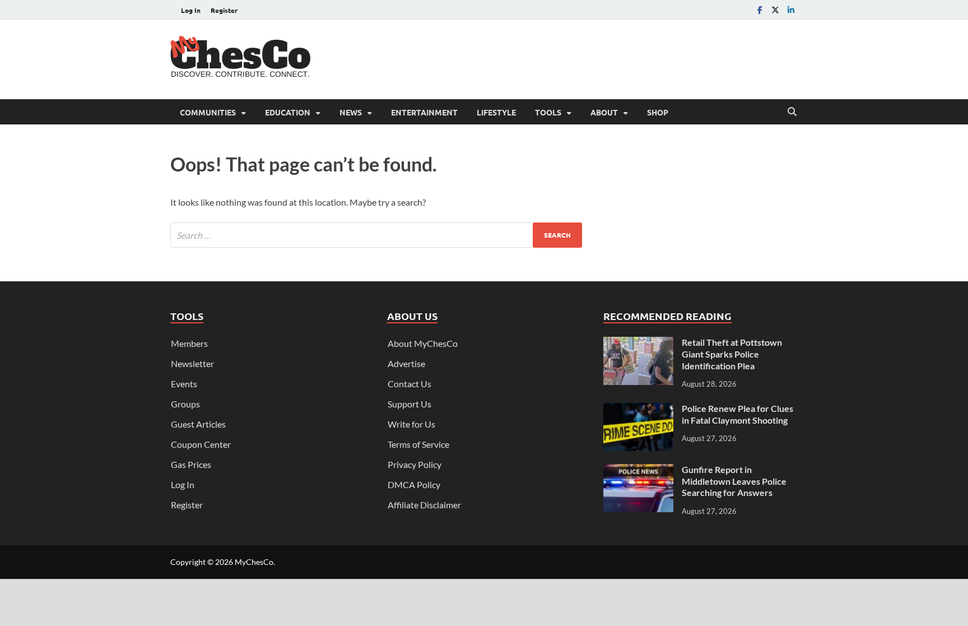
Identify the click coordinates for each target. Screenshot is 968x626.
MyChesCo (254, 562)
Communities (208, 112)
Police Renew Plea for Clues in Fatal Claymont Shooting (737, 414)
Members (189, 343)
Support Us (409, 403)
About (604, 112)
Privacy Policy (414, 464)
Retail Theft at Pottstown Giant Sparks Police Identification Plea (732, 354)
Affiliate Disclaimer (424, 504)
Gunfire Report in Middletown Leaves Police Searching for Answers (734, 481)
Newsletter (192, 363)
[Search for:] (376, 235)
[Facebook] (759, 10)
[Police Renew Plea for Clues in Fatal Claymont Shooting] (638, 409)
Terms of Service (418, 444)
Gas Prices (191, 464)
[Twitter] (775, 10)
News (350, 112)
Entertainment (424, 112)
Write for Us (411, 424)
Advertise (406, 363)
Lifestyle (496, 112)
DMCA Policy (414, 484)
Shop (657, 112)
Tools (548, 112)
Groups (185, 403)
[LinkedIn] (791, 10)
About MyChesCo (423, 343)
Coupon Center (201, 444)
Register (224, 10)
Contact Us (409, 383)
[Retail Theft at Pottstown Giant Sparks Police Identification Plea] (638, 343)
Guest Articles (198, 424)
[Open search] (792, 112)
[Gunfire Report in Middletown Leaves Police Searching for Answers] (638, 470)
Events (184, 383)
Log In (191, 10)
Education (287, 112)
